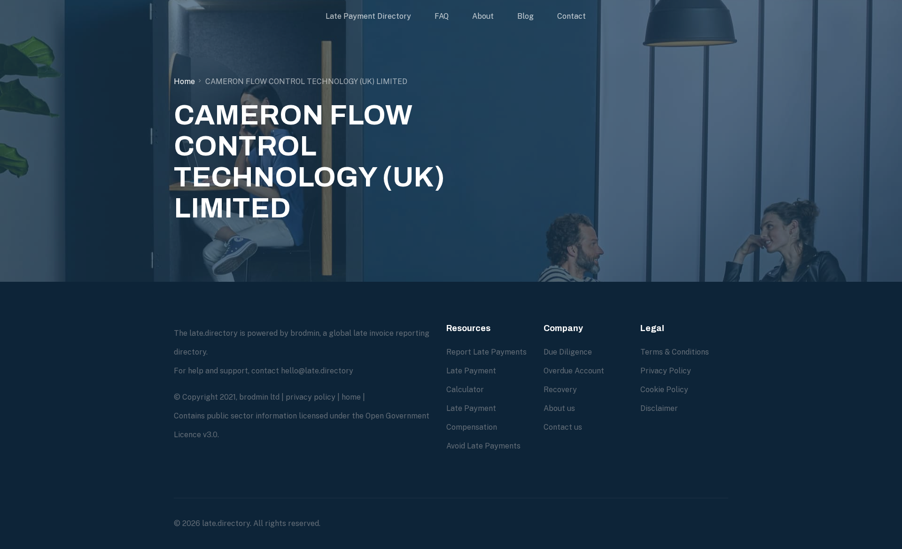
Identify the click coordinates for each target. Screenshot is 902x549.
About (483, 16)
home (351, 397)
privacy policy (310, 397)
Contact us (563, 427)
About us (559, 408)
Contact (571, 16)
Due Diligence (568, 352)
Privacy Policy (665, 370)
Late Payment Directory (368, 16)
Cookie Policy (664, 389)
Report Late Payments (486, 352)
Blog (525, 16)
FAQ (442, 16)
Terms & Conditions (674, 352)
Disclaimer (659, 408)
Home (184, 81)
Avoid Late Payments (483, 445)
